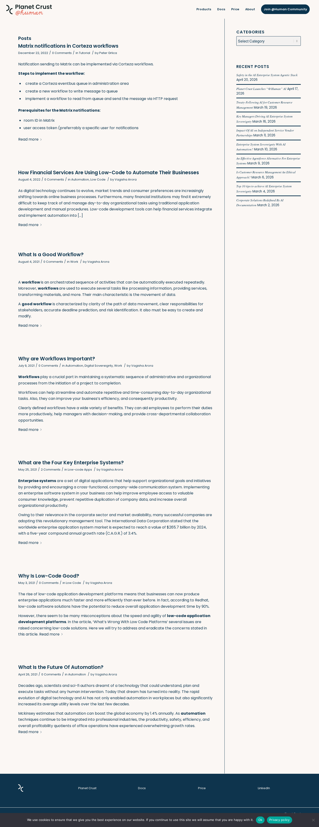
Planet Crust (87, 788)
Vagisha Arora (126, 179)
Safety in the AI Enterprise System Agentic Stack (267, 75)
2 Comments (50, 469)
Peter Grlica (108, 53)
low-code (47, 594)
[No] (313, 820)
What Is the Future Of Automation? (60, 667)
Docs (142, 788)
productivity (157, 719)
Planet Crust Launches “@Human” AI (261, 88)
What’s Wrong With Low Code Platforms (130, 622)
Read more (28, 139)
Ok (260, 820)
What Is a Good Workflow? (51, 254)
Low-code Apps (80, 469)
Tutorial (84, 53)
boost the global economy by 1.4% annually (134, 713)
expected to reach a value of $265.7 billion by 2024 (159, 527)
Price (202, 788)
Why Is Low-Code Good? (48, 575)
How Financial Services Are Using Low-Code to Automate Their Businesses (108, 172)
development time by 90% (185, 606)
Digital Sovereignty (99, 365)
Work (74, 261)
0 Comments (62, 53)
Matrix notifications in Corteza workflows (68, 46)
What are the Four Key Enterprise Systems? (71, 462)
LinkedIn (264, 788)
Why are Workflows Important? (56, 358)
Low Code (98, 179)
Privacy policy (279, 820)
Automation (80, 179)
